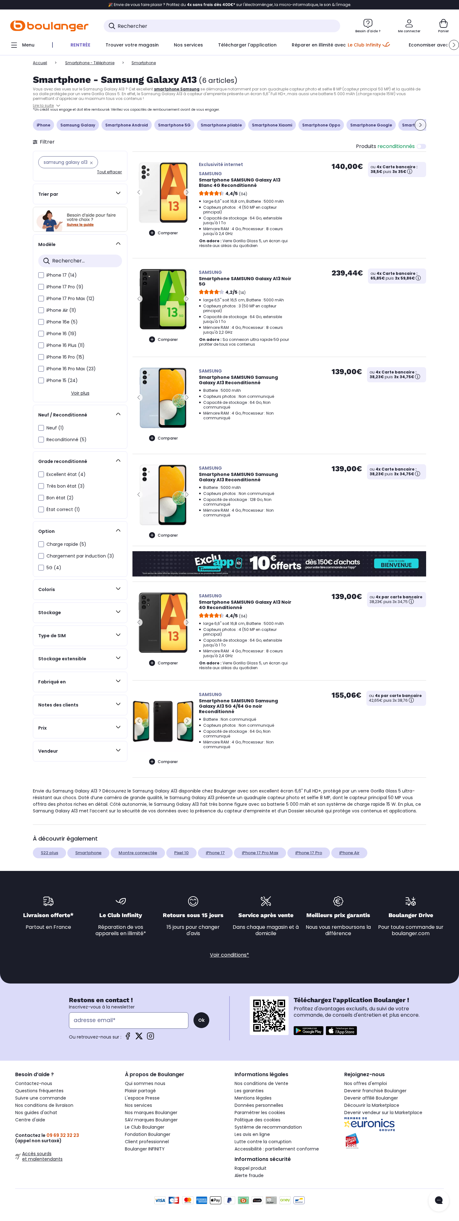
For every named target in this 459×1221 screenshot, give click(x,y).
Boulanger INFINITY (145, 1149)
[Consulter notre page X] (139, 1038)
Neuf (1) (55, 428)
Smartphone (88, 853)
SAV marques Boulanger (151, 1120)
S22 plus (49, 853)
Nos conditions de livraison (44, 1105)
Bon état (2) (60, 498)
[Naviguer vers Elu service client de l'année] (394, 1141)
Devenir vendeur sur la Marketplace (383, 1112)
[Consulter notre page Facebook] (128, 1038)
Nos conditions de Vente (261, 1083)
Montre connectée (138, 853)
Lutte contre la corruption (263, 1141)
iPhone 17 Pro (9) (64, 287)
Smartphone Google (371, 125)
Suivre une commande (40, 1098)
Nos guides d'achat (36, 1112)
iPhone (43, 125)
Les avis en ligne (252, 1134)
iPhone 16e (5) (62, 322)
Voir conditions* (229, 955)
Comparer (168, 233)
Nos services (138, 1105)
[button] (454, 45)
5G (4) (53, 567)
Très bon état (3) (65, 486)
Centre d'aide (30, 1120)
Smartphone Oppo (321, 125)
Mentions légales (253, 1098)
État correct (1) (63, 509)
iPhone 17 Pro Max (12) (70, 298)
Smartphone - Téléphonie (89, 62)
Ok (201, 1020)
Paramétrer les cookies (260, 1112)
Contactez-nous (33, 1083)
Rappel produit (250, 1168)
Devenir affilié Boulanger (371, 1098)
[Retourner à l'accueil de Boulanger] (49, 26)
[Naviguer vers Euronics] (394, 1124)
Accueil (40, 62)
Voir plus (80, 393)
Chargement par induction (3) (80, 556)
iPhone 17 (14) (61, 275)
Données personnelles (259, 1105)
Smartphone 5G (174, 125)
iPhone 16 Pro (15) (65, 357)
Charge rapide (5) (66, 544)
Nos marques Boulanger (151, 1112)
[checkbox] (41, 275)
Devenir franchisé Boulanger (375, 1091)
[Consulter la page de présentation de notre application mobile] (308, 1030)
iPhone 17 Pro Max (260, 853)
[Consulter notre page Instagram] (150, 1038)
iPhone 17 (215, 853)
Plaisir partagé (140, 1091)
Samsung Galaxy (77, 125)
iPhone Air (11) (61, 310)
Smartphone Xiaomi (272, 125)
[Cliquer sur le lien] (80, 219)
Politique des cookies (257, 1120)
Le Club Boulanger (144, 1127)
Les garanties (249, 1091)
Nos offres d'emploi (365, 1083)
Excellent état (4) (66, 474)
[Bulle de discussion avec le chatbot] (439, 1201)
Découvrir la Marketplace (371, 1105)
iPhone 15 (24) (62, 380)
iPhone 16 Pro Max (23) (71, 369)
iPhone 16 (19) (61, 333)
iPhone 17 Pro (308, 853)
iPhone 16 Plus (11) (65, 345)
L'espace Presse (142, 1098)
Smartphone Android (126, 125)
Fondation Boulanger (147, 1134)
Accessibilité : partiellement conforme (277, 1149)
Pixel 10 (181, 853)
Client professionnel (147, 1141)
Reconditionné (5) (66, 439)
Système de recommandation (268, 1127)
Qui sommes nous (145, 1083)
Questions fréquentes (39, 1091)
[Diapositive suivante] (420, 125)
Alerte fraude (249, 1175)
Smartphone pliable (221, 125)
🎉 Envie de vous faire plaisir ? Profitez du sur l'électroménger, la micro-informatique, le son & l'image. (229, 5)
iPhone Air (349, 853)
